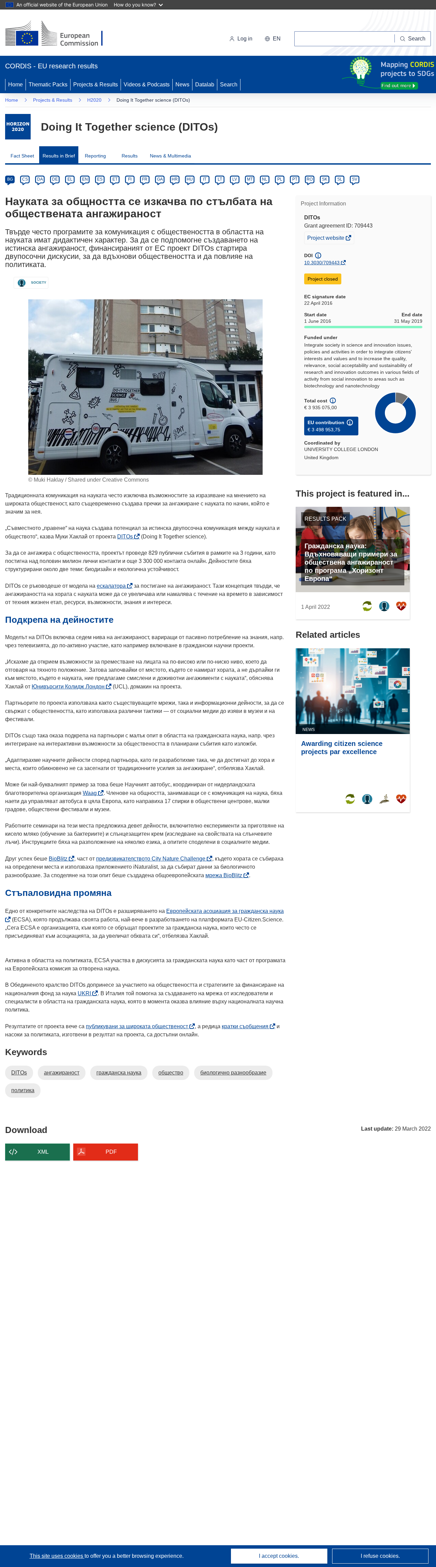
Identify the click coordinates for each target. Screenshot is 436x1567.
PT (294, 179)
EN (85, 179)
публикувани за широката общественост (139, 1026)
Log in (244, 38)
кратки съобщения (247, 1026)
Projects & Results (95, 84)
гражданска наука (118, 1073)
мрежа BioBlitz (225, 875)
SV (354, 179)
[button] (272, 38)
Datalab (204, 84)
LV (234, 179)
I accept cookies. (279, 1556)
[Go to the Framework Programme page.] (18, 126)
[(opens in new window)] (60, 34)
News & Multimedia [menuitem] (170, 156)
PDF (111, 1152)
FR (144, 179)
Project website (326, 239)
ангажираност (61, 1073)
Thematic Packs (48, 84)
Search (228, 84)
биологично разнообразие (233, 1073)
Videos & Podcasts (147, 84)
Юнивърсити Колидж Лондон (70, 686)
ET (115, 179)
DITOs (127, 536)
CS (25, 179)
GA (160, 179)
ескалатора (113, 586)
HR (175, 179)
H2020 (94, 100)
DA (40, 179)
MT (250, 179)
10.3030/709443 (322, 262)
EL (70, 179)
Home (15, 84)
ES (100, 179)
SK (324, 179)
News (182, 84)
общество (170, 1073)
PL (279, 179)
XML (43, 1152)
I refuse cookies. (380, 1556)
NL (264, 179)
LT (220, 179)
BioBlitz (60, 859)
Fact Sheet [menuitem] (22, 156)
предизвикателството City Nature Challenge (152, 859)
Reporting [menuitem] (95, 156)
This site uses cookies (57, 1556)
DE (55, 179)
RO (310, 179)
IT (204, 179)
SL (339, 179)
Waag (91, 793)
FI (129, 179)
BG (10, 179)
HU (190, 179)
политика (22, 1090)
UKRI (86, 993)
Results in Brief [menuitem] (59, 156)
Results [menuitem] (130, 156)
